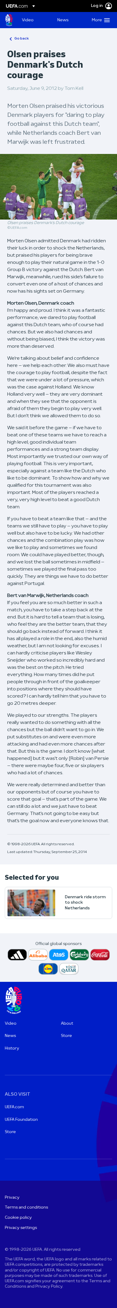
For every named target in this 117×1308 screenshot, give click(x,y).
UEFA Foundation (21, 1120)
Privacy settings (21, 1228)
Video (10, 1024)
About (67, 1024)
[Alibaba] (38, 955)
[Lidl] (48, 969)
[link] (28, 20)
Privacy (12, 1198)
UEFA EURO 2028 (9, 20)
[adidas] (17, 955)
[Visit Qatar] (69, 969)
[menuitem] (34, 20)
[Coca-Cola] (100, 955)
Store (66, 1036)
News (10, 1036)
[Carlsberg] (79, 955)
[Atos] (58, 955)
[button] (99, 20)
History (12, 1048)
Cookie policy (18, 1218)
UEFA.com (14, 1107)
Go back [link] (21, 38)
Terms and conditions (26, 1207)
